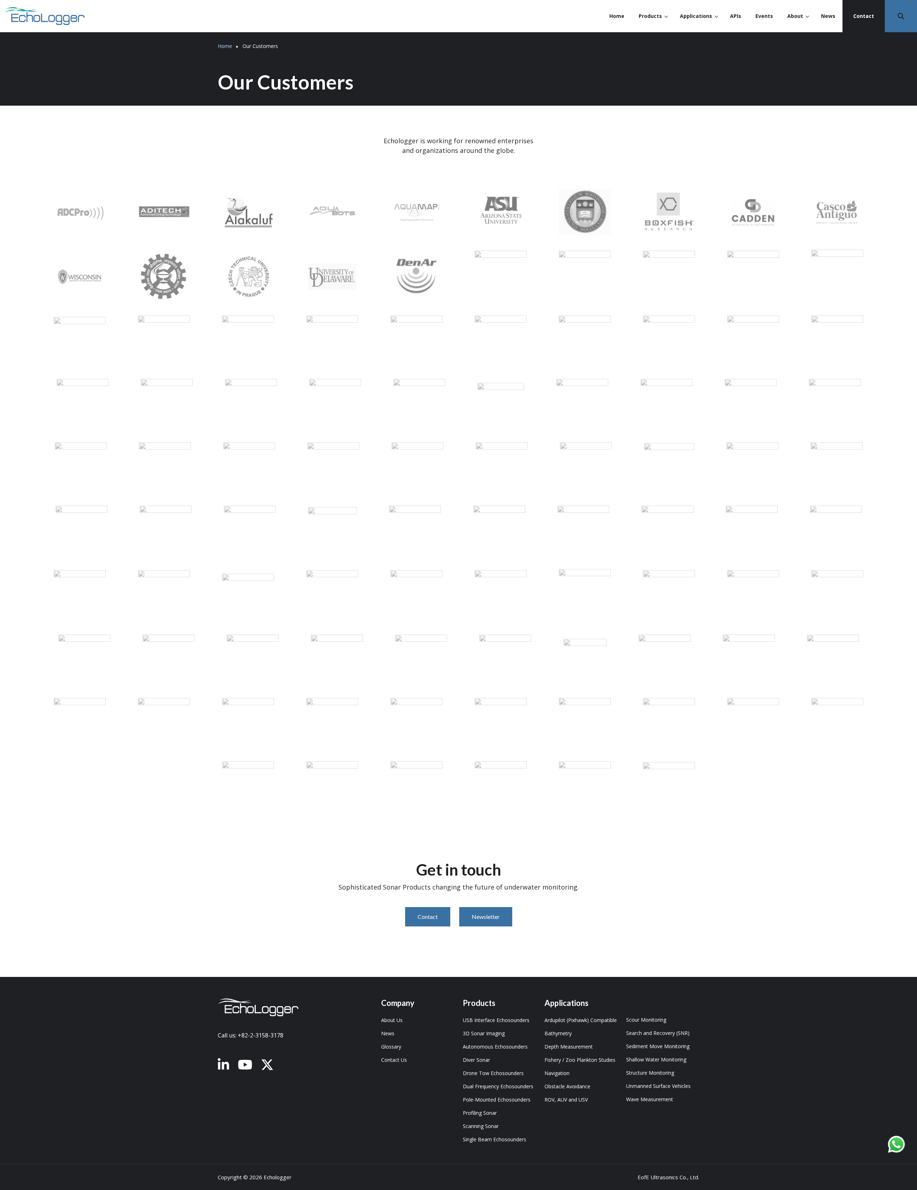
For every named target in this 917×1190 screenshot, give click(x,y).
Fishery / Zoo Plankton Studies (579, 1059)
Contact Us (394, 1059)
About (798, 22)
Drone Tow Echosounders (493, 1073)
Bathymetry (558, 1033)
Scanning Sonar (481, 1126)
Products (653, 22)
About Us (392, 1020)
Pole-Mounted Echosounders (496, 1099)
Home (616, 16)
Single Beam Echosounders (494, 1139)
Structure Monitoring (650, 1072)
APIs (735, 16)
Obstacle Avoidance (567, 1086)
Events (764, 16)
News (828, 16)
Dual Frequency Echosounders (498, 1086)
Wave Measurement (649, 1099)
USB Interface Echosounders (496, 1020)
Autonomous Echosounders (495, 1046)
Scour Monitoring (646, 1019)
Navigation (557, 1073)
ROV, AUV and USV (566, 1099)
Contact (863, 16)
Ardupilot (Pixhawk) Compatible (580, 1020)
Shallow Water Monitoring (656, 1059)
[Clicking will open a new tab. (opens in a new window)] (896, 1144)
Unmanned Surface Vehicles (658, 1086)
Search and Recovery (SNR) (658, 1033)
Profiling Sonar (480, 1112)
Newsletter (486, 916)
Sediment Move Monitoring (658, 1046)
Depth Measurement (568, 1046)
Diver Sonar (476, 1059)
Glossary (391, 1046)
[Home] (44, 15)
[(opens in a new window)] (223, 1065)
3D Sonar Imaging (484, 1033)
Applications (699, 22)
